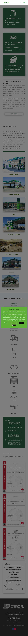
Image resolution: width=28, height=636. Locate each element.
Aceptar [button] (21, 322)
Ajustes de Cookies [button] (13, 322)
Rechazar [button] (14, 325)
